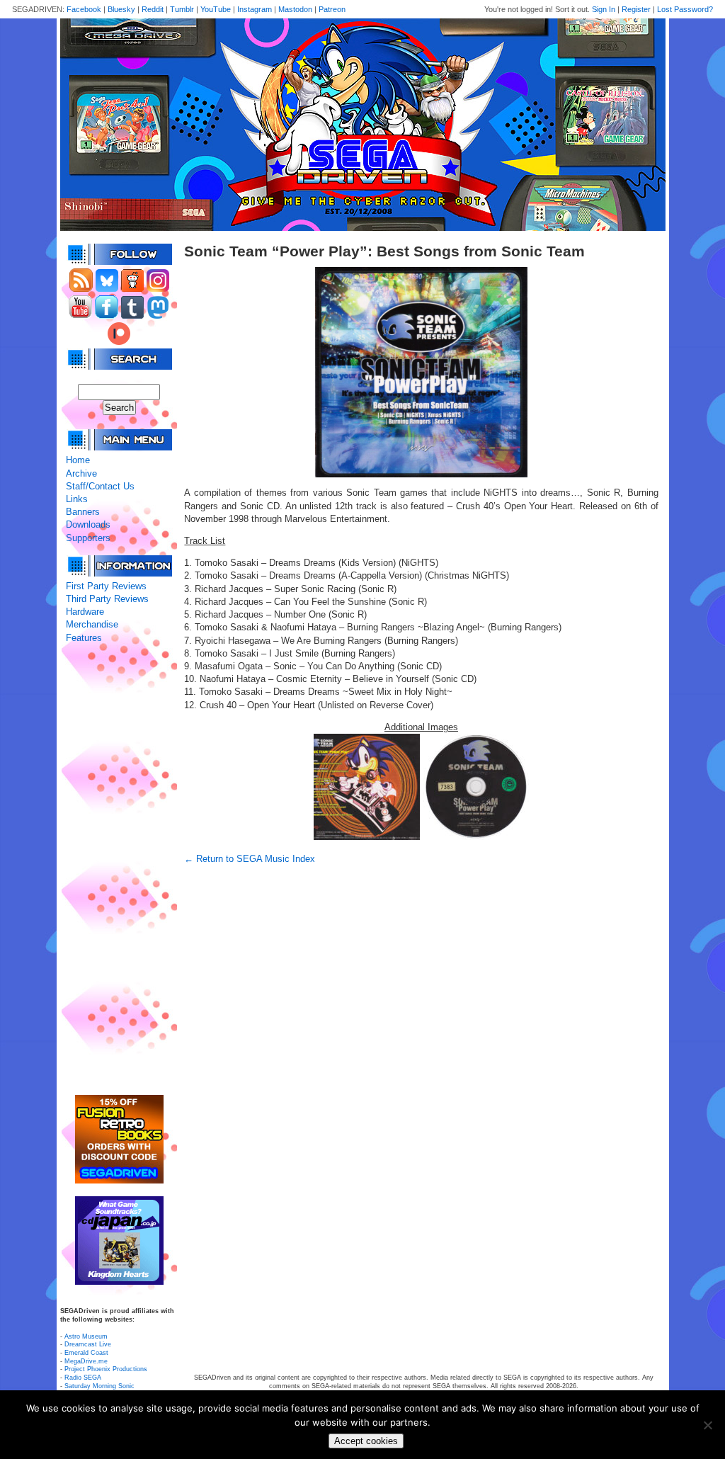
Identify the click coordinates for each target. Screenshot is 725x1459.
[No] (707, 1425)
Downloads (88, 524)
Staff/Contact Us (100, 486)
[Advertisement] (118, 869)
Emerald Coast (86, 1352)
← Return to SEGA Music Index (249, 858)
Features (84, 637)
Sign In (603, 9)
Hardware (85, 611)
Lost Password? (685, 9)
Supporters (88, 538)
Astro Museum (86, 1336)
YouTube (215, 9)
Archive (81, 473)
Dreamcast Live (87, 1344)
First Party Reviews (106, 586)
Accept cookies (366, 1441)
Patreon (332, 9)
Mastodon (295, 9)
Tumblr (182, 9)
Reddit (153, 9)
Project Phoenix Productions (105, 1369)
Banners (83, 511)
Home (78, 460)
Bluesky (121, 9)
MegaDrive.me (86, 1361)
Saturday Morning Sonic (99, 1386)
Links (77, 499)
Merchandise (92, 624)
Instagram (254, 9)
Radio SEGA (82, 1377)
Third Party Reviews (107, 599)
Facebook (84, 9)
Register (636, 9)
